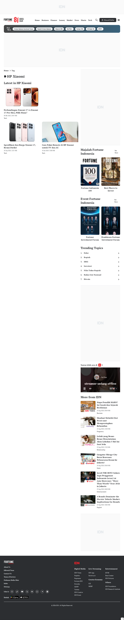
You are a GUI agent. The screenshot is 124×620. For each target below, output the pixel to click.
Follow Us (6, 592)
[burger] (118, 20)
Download (6, 597)
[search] (96, 20)
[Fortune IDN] (14, 20)
